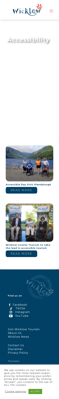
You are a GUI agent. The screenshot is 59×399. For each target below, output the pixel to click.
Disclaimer (15, 349)
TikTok (20, 308)
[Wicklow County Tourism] (27, 9)
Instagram (22, 312)
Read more (21, 190)
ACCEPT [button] (35, 391)
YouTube (22, 315)
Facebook (20, 304)
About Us (14, 333)
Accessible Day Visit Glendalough (28, 184)
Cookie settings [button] (15, 391)
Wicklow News (18, 336)
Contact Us (16, 345)
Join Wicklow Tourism (24, 329)
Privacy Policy (18, 352)
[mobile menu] (51, 11)
